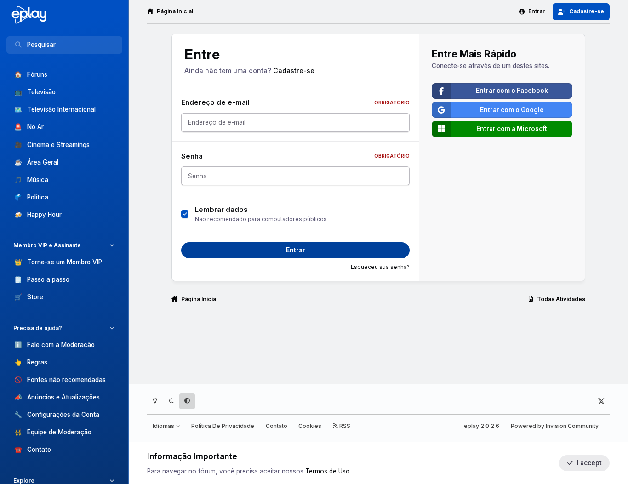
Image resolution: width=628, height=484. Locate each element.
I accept (589, 463)
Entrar (295, 250)
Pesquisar (41, 44)
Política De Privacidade (222, 425)
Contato (276, 425)
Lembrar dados (221, 209)
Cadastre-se (293, 71)
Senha (295, 156)
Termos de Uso (327, 471)
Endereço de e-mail (295, 102)
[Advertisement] (378, 347)
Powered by (555, 425)
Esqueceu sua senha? (380, 267)
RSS (344, 425)
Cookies (309, 425)
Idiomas (164, 425)
